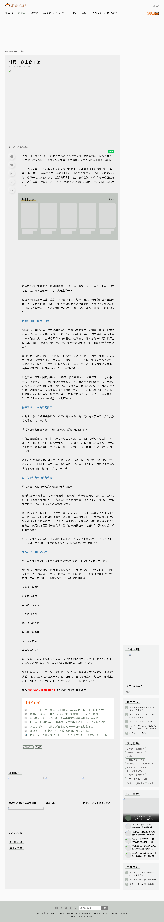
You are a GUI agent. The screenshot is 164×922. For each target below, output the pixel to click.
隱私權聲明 (86, 913)
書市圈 (35, 13)
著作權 (77, 913)
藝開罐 (47, 13)
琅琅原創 (97, 13)
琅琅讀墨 (112, 13)
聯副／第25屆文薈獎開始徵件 (142, 879)
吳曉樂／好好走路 (137, 732)
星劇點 (73, 13)
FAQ (47, 913)
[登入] (154, 5)
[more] (111, 199)
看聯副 (22, 13)
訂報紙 (105, 913)
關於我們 (114, 913)
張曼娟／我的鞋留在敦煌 (140, 721)
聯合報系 (96, 913)
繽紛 (22, 51)
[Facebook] (12, 157)
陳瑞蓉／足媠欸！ (18, 833)
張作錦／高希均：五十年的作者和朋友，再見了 (142, 716)
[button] (12, 173)
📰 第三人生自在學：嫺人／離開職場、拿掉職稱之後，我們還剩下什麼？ (66, 709)
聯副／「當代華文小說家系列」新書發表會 (141, 874)
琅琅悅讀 (8, 51)
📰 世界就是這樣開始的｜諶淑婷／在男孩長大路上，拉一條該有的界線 (65, 722)
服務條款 (70, 913)
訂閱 (104, 908)
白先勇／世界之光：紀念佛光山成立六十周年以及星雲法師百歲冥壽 (142, 727)
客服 (52, 913)
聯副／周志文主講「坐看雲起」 (141, 885)
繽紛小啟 (50, 803)
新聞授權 (60, 913)
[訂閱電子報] (152, 13)
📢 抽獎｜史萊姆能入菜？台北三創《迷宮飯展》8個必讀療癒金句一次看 (65, 735)
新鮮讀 (9, 13)
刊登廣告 (39, 913)
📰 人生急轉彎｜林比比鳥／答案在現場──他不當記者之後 (58, 726)
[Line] (12, 165)
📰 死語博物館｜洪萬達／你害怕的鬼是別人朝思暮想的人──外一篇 (63, 730)
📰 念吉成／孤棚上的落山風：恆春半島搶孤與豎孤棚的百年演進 (61, 718)
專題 (84, 13)
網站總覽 (124, 913)
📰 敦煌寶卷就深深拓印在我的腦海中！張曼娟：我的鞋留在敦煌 (61, 714)
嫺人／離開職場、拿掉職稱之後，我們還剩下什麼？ (142, 709)
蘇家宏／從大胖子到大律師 (97, 803)
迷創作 (60, 13)
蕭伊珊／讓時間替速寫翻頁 (22, 803)
